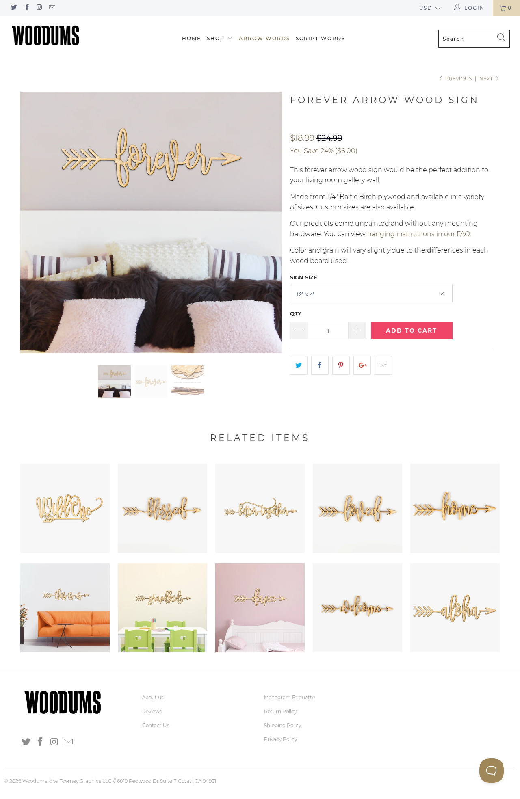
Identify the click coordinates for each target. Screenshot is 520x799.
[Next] (268, 222)
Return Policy (280, 711)
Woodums (34, 781)
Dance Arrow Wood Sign (260, 607)
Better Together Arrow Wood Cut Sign (260, 508)
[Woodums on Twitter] (13, 8)
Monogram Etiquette (289, 697)
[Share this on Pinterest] (341, 365)
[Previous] (34, 222)
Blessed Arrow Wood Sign (162, 508)
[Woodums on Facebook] (26, 8)
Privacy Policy (280, 739)
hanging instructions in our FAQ (418, 234)
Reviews (152, 711)
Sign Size (303, 277)
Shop (216, 38)
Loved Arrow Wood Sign (357, 508)
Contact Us (155, 725)
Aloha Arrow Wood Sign (455, 607)
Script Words (320, 38)
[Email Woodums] (51, 8)
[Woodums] (45, 35)
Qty (295, 313)
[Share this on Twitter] (299, 365)
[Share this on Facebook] (320, 365)
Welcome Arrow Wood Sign (357, 607)
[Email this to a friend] (383, 365)
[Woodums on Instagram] (39, 8)
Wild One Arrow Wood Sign (65, 508)
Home (191, 38)
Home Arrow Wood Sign (455, 508)
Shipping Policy (282, 725)
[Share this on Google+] (362, 365)
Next (486, 79)
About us (153, 697)
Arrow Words (264, 38)
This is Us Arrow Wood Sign (65, 607)
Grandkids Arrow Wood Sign (162, 607)
